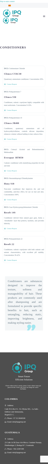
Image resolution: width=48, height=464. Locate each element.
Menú (44, 16)
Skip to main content (7, 1)
